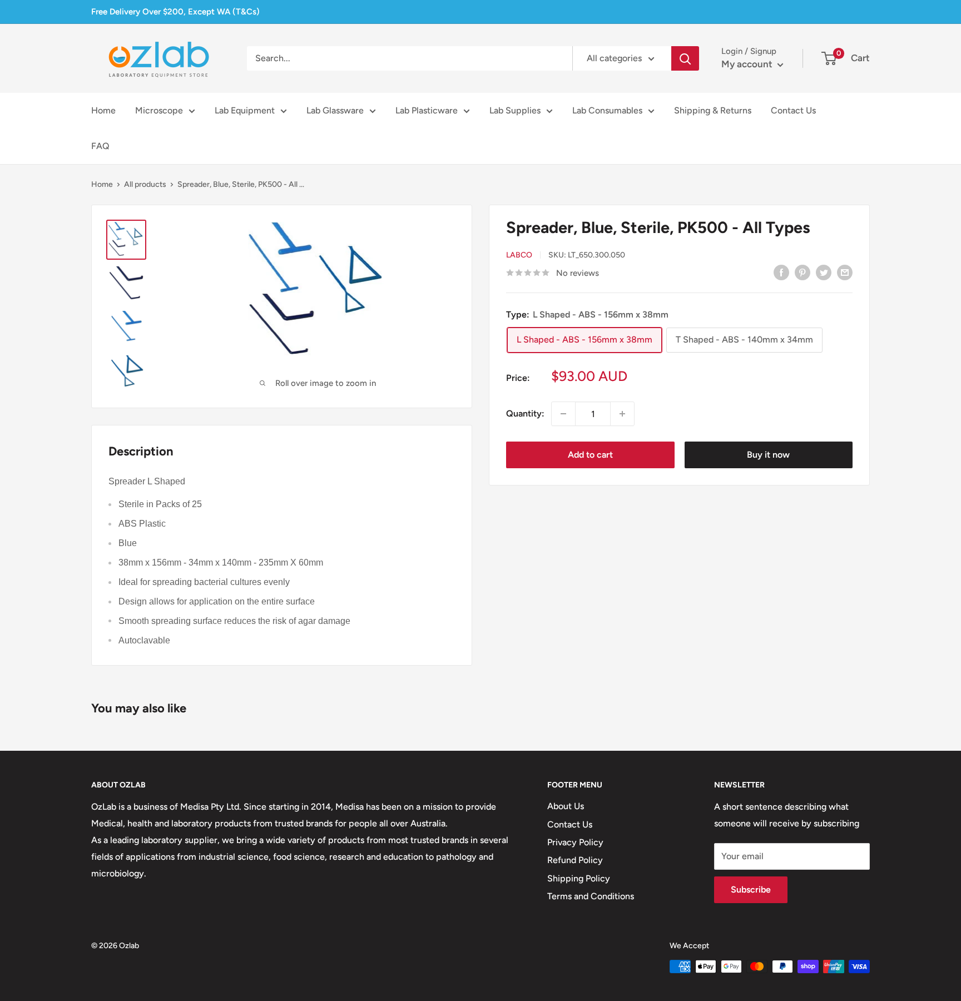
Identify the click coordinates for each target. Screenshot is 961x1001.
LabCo (519, 255)
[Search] (685, 58)
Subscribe (751, 889)
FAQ (100, 146)
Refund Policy (575, 860)
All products (145, 184)
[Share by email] (845, 272)
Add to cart (590, 454)
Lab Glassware (335, 110)
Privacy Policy (575, 842)
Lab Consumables (607, 110)
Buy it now (768, 454)
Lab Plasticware (426, 110)
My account (748, 64)
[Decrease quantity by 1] (563, 413)
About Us (565, 806)
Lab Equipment (245, 110)
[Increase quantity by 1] (622, 413)
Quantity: (525, 413)
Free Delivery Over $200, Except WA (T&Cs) (175, 12)
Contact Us (793, 110)
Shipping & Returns (712, 110)
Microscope (159, 110)
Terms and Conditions (590, 896)
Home (103, 110)
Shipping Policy (578, 878)
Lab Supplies (515, 110)
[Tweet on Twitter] (823, 272)
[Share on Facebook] (781, 272)
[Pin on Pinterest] (802, 272)
